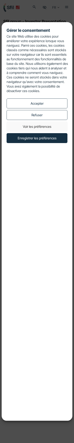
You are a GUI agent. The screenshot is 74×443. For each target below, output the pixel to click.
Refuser (37, 115)
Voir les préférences (37, 126)
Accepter (37, 103)
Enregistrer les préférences (37, 138)
